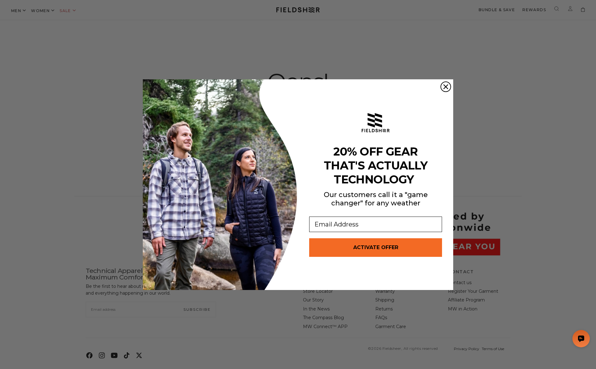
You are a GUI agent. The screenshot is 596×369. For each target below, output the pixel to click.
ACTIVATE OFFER (375, 247)
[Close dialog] (446, 87)
